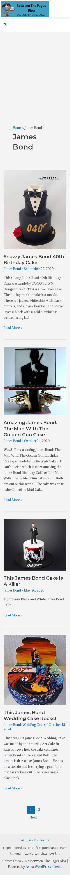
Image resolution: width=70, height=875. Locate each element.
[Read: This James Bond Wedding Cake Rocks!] (35, 669)
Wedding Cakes (34, 725)
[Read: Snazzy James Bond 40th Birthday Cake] (35, 209)
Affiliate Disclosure (35, 840)
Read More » (13, 328)
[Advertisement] (35, 69)
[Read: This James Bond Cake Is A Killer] (35, 545)
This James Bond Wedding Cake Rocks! (30, 716)
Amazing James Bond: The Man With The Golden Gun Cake (30, 429)
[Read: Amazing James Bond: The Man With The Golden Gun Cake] (35, 381)
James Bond (12, 269)
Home (17, 128)
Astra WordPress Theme (44, 867)
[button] (5, 24)
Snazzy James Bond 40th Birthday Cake (34, 260)
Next (35, 817)
